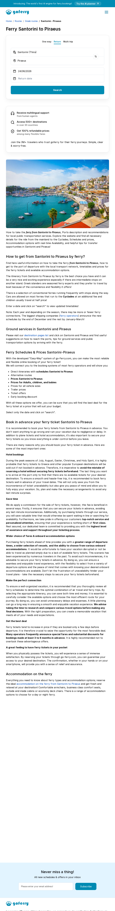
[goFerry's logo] (18, 11)
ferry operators (69, 315)
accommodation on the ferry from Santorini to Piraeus (48, 683)
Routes (18, 21)
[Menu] (106, 12)
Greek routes (31, 21)
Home (9, 21)
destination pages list (36, 335)
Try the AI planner (86, 3)
